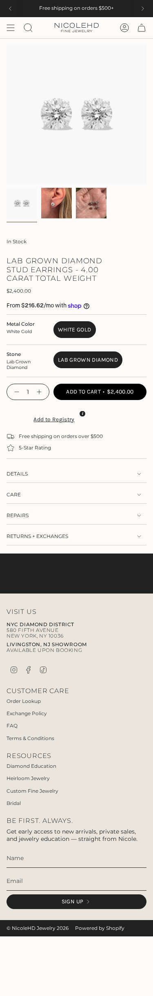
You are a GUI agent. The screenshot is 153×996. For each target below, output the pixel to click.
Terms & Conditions (30, 738)
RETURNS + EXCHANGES (37, 536)
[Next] (142, 8)
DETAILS (17, 474)
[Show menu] (10, 27)
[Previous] (10, 8)
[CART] (141, 27)
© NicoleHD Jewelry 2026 (38, 928)
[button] (53, 418)
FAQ (12, 726)
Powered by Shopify (99, 928)
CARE (14, 495)
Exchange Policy (27, 713)
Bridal (14, 803)
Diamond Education (31, 766)
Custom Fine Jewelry (32, 791)
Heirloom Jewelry (28, 778)
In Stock (17, 242)
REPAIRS (18, 515)
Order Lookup (24, 701)
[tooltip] (82, 414)
